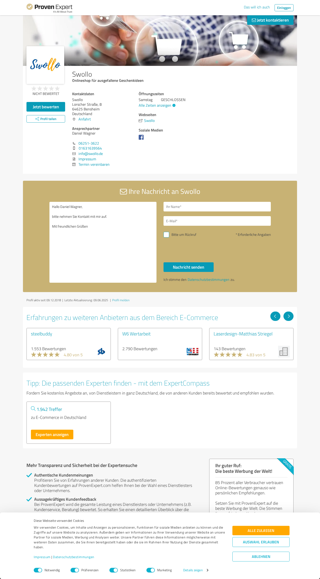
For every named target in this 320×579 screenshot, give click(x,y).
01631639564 (90, 148)
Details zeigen (193, 570)
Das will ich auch (257, 7)
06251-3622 (88, 143)
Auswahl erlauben (261, 542)
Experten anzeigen (52, 434)
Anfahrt (84, 119)
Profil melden (121, 300)
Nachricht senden (188, 267)
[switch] (75, 570)
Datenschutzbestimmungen (73, 557)
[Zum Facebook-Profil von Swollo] (142, 139)
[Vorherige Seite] (275, 316)
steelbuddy (41, 333)
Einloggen (284, 7)
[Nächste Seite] (288, 316)
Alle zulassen (261, 530)
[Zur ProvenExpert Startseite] (49, 9)
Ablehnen (261, 556)
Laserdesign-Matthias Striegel (243, 333)
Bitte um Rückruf (183, 234)
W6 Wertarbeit (136, 333)
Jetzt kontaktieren (272, 20)
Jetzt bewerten (46, 107)
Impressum (42, 557)
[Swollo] (45, 65)
